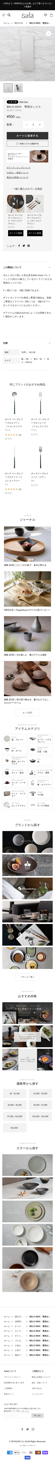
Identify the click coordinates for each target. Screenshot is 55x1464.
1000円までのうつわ (24, 1321)
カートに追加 (15, 233)
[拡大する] (48, 33)
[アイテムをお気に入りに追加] (27, 143)
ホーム (7, 23)
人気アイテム (21, 1350)
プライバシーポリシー (12, 1377)
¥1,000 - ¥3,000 (40, 1093)
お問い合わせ (37, 1388)
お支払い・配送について (18, 173)
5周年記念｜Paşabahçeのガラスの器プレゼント (27, 610)
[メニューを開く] (3, 15)
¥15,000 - (15, 1128)
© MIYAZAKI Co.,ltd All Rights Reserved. (27, 1441)
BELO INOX (20, 23)
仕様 (5, 343)
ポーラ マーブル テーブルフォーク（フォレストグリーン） (40, 424)
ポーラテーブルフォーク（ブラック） (39, 477)
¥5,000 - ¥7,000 (40, 1105)
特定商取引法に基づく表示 (14, 1383)
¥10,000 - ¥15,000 (40, 1116)
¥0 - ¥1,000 (15, 1093)
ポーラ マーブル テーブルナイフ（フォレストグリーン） (14, 478)
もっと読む (28, 712)
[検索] (9, 15)
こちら (26, 1411)
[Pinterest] (28, 245)
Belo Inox (24, 102)
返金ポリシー (9, 1394)
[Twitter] (24, 245)
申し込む (37, 1415)
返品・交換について (39, 1383)
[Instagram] (33, 1429)
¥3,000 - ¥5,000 (15, 1105)
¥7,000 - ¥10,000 (14, 1116)
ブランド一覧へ (28, 977)
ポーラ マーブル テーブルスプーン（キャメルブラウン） (34, 219)
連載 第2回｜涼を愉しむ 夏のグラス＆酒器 (25, 655)
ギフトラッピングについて (19, 168)
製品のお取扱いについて (18, 177)
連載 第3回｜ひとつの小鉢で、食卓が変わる (25, 565)
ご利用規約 (8, 1388)
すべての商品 (21, 1326)
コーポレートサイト (27, 1445)
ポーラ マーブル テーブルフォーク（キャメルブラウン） (15, 219)
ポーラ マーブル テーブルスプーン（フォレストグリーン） (14, 424)
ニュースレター (38, 1394)
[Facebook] (19, 245)
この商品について (12, 267)
